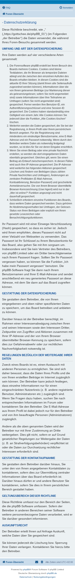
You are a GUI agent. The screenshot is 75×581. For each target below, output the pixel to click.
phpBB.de (52, 573)
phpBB (26, 569)
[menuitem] (6, 7)
